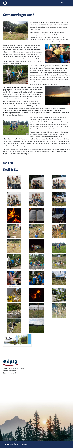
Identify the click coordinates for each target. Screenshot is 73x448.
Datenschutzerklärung (11, 444)
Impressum (24, 444)
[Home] (11, 362)
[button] (62, 3)
